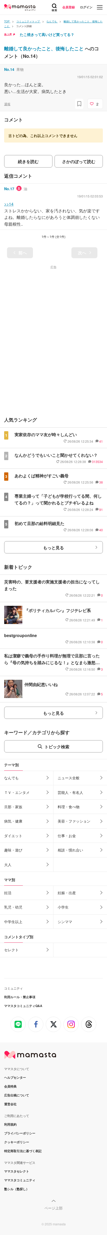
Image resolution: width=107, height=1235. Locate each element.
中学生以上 (13, 921)
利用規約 (10, 1124)
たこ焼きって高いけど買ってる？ (47, 34)
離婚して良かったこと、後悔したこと (44, 48)
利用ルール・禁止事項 (19, 996)
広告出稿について (16, 1095)
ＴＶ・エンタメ (17, 792)
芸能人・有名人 (70, 792)
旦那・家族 (13, 806)
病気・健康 (13, 821)
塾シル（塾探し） (16, 1188)
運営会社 (10, 1104)
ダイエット (13, 835)
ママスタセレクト (16, 1171)
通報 (7, 104)
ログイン (86, 7)
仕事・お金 (67, 835)
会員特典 (10, 1086)
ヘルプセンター (15, 1077)
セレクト (11, 949)
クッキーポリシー (16, 1142)
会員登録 (68, 7)
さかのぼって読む (78, 161)
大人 (7, 864)
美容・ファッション (74, 821)
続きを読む (28, 161)
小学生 (63, 907)
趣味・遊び (13, 850)
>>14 (9, 204)
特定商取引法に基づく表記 (23, 1150)
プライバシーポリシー (19, 1133)
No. (9, 69)
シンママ (65, 921)
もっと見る (53, 548)
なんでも (11, 777)
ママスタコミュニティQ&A (23, 1005)
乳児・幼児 (13, 907)
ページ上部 (53, 1208)
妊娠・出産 (67, 892)
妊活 (7, 892)
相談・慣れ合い (70, 850)
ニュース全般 (68, 777)
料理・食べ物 (68, 806)
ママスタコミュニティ (19, 1180)
